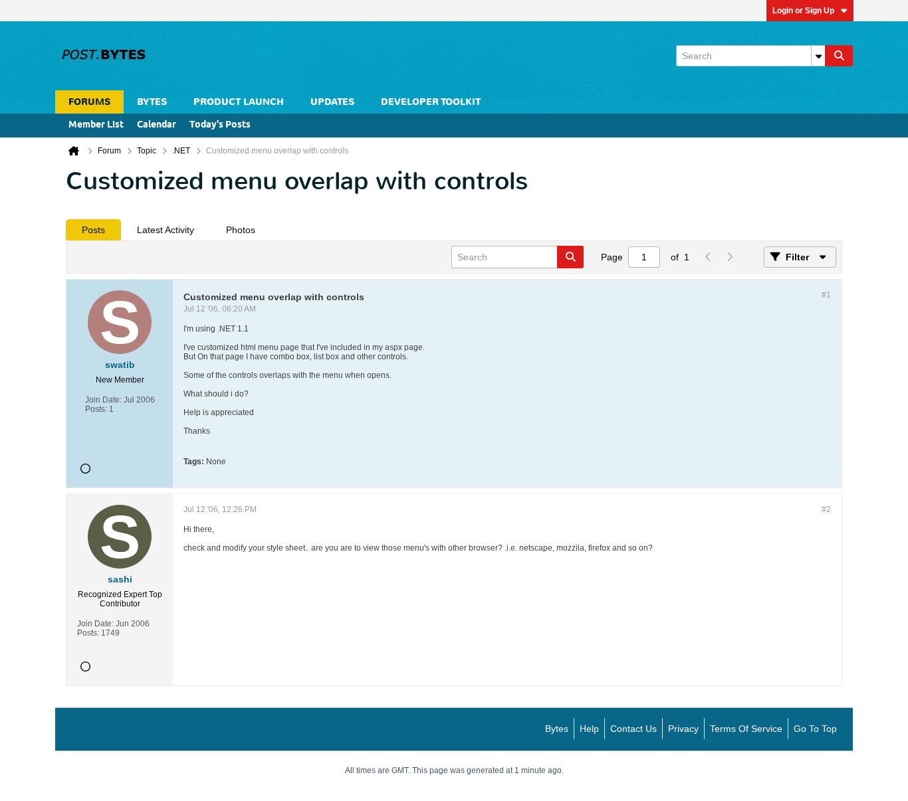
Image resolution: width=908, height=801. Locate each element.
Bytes (556, 728)
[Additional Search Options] (818, 55)
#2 (826, 509)
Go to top (815, 728)
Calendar (156, 125)
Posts (93, 229)
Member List (96, 125)
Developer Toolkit (431, 102)
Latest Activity (165, 229)
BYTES (152, 102)
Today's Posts (220, 125)
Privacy (683, 728)
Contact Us (633, 728)
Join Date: (103, 399)
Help (589, 728)
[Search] (839, 55)
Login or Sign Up (803, 10)
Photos (240, 229)
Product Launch (238, 102)
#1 (826, 295)
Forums (89, 102)
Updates (332, 102)
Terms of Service (746, 728)
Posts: (96, 409)
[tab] (93, 229)
